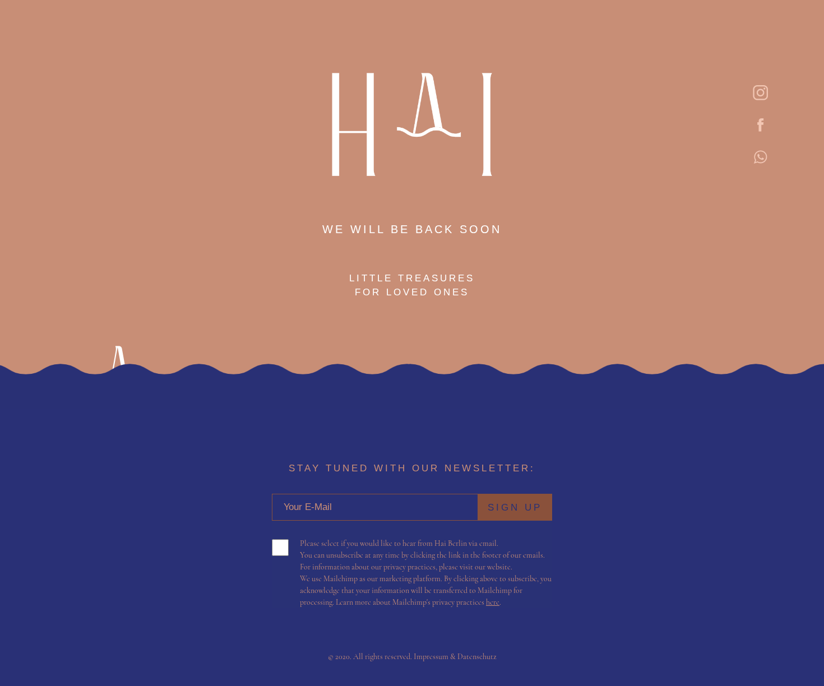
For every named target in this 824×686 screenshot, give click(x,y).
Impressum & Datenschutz (455, 656)
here (492, 602)
